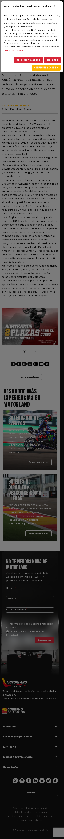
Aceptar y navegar (28, 60)
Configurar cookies (46, 67)
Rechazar (52, 60)
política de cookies (14, 50)
